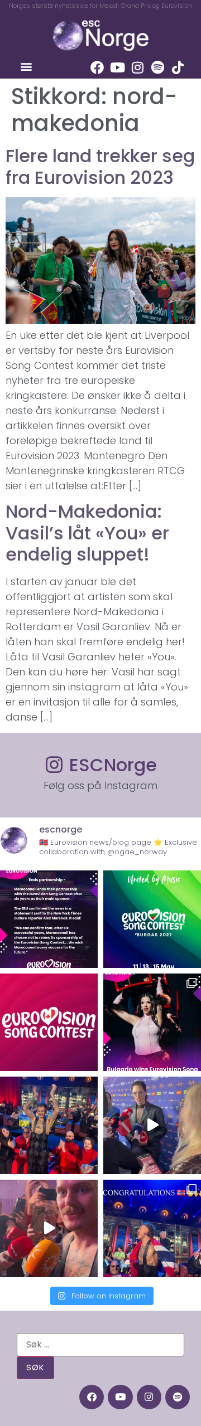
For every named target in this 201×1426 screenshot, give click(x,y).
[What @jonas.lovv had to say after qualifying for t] (49, 1228)
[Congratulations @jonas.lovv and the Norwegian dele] (152, 1228)
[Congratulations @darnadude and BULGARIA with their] (152, 1022)
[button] (26, 66)
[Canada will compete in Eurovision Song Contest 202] (49, 1022)
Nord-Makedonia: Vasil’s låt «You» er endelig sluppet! (87, 533)
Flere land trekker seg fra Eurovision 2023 (100, 166)
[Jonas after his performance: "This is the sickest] (49, 1125)
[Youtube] (117, 67)
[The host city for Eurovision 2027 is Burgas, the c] (152, 919)
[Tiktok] (177, 67)
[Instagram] (137, 67)
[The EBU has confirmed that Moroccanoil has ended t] (49, 919)
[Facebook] (97, 67)
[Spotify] (157, 67)
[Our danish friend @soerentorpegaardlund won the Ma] (152, 1125)
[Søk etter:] (100, 1344)
